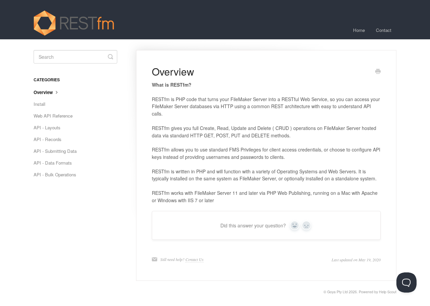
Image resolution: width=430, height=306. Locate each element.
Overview (44, 92)
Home (359, 30)
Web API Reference (53, 116)
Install (39, 104)
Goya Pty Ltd (337, 291)
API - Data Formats (53, 163)
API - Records (47, 139)
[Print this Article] (378, 72)
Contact (383, 30)
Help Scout (387, 291)
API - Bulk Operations (55, 174)
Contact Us (194, 259)
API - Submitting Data (55, 151)
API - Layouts (47, 127)
